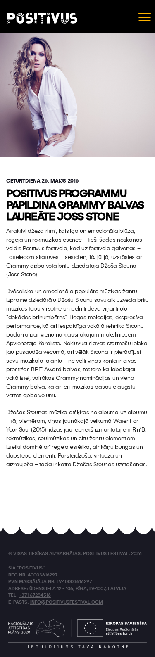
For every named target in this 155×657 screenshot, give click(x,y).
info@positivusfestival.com (66, 602)
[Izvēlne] (144, 16)
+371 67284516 (35, 595)
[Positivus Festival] (42, 18)
